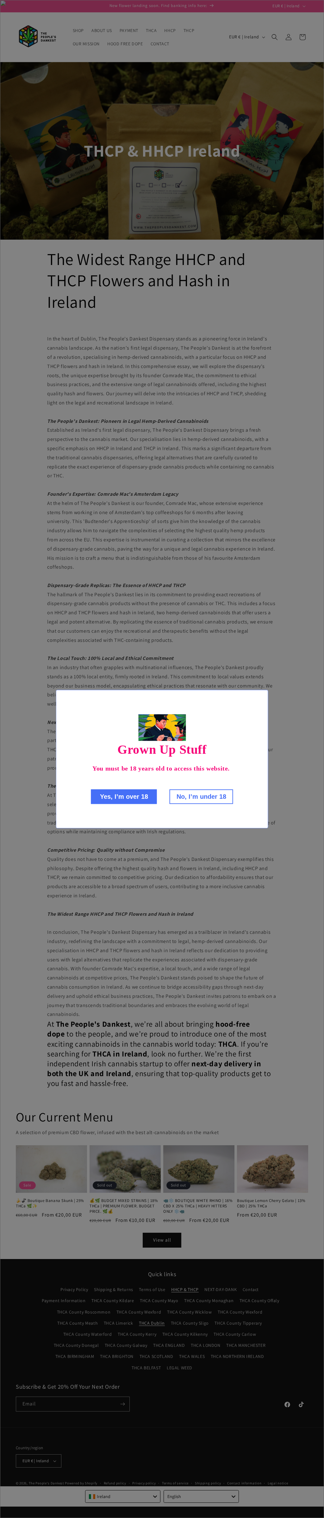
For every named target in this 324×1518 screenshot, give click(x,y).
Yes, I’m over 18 (124, 796)
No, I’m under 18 (201, 796)
